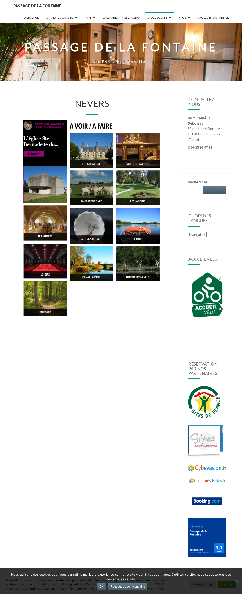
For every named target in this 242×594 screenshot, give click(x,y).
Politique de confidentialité (128, 587)
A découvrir (157, 17)
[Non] (236, 581)
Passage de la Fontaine (37, 6)
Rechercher (197, 181)
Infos (182, 17)
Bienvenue (31, 17)
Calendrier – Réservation (122, 17)
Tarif (88, 17)
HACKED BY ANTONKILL (213, 17)
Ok (101, 587)
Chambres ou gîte (59, 17)
